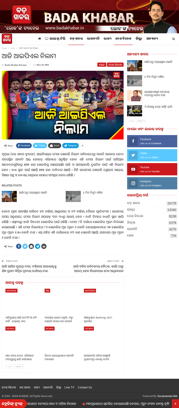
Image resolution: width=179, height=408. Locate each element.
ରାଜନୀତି (93, 39)
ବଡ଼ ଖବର (76, 39)
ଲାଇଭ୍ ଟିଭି (58, 39)
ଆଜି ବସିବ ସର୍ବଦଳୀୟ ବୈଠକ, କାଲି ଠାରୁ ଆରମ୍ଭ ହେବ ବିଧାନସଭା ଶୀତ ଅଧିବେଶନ (98, 268)
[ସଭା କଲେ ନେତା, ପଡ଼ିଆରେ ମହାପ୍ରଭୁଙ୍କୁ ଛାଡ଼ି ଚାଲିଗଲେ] (23, 339)
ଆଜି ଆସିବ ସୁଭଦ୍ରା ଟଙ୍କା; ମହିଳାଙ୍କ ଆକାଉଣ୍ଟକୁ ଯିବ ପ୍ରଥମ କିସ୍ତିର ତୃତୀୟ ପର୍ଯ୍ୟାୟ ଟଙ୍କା (29, 268)
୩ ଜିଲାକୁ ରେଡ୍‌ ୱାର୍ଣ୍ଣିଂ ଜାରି (158, 107)
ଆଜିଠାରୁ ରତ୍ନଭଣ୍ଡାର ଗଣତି (33, 192)
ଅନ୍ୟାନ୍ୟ (152, 39)
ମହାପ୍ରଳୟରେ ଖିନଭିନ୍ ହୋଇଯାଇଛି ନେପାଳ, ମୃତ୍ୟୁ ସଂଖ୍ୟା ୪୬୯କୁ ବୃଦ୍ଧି (115, 403)
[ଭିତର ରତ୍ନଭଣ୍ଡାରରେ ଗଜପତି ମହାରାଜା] (63, 339)
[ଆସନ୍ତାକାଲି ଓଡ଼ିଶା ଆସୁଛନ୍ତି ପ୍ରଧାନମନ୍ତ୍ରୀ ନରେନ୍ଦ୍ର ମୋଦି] (102, 339)
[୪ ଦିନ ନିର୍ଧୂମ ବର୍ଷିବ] (73, 196)
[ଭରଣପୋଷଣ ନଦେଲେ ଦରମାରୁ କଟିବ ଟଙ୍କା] (134, 95)
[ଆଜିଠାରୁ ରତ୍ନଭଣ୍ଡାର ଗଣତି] (9, 196)
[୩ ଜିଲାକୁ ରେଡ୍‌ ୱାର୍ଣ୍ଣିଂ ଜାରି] (134, 110)
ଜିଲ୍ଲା (139, 39)
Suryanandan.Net (167, 396)
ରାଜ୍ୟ (107, 39)
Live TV (69, 387)
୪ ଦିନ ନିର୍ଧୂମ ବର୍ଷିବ (93, 192)
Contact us (85, 387)
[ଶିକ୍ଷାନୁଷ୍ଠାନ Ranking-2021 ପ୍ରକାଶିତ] (102, 301)
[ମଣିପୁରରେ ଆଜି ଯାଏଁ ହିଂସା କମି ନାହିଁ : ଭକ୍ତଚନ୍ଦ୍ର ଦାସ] (23, 301)
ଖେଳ (102, 64)
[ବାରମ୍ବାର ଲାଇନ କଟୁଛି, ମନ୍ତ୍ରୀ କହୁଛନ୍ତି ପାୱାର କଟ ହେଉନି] (63, 301)
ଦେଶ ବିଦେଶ (123, 39)
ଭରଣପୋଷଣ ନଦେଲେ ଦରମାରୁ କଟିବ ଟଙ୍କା (156, 93)
